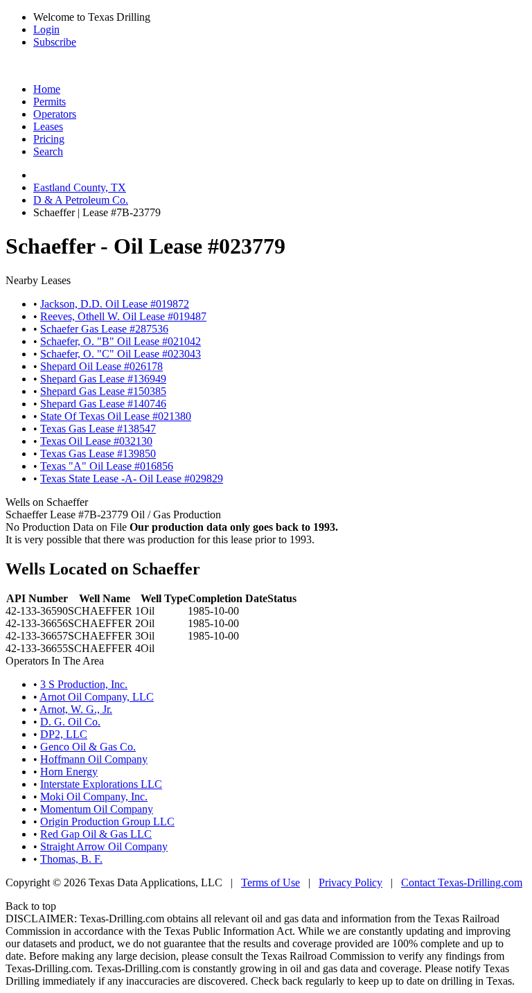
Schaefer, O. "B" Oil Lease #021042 (120, 341)
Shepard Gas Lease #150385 (103, 391)
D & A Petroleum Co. (80, 200)
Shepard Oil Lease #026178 (101, 366)
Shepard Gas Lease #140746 (103, 404)
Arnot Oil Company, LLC (96, 697)
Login (46, 29)
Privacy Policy (350, 882)
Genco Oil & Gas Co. (88, 747)
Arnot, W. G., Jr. (75, 709)
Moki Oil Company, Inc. (94, 796)
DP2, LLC (63, 734)
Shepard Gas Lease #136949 (103, 379)
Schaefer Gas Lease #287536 (104, 329)
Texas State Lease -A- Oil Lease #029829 (131, 478)
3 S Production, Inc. (83, 684)
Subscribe (54, 42)
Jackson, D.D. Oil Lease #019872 (114, 304)
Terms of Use (270, 882)
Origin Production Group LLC (107, 821)
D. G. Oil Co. (70, 722)
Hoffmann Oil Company (94, 759)
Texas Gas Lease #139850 (98, 453)
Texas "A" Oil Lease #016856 (106, 466)
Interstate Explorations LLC (101, 784)
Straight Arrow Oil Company (104, 846)
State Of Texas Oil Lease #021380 (115, 416)
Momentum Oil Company (96, 809)
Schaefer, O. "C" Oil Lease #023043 (120, 354)
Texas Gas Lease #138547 (98, 428)
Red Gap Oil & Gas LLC (96, 834)
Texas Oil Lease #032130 (96, 441)
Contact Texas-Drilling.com (461, 882)
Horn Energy (69, 771)
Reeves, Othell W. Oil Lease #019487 (123, 316)
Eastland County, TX (79, 187)
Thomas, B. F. (71, 859)
